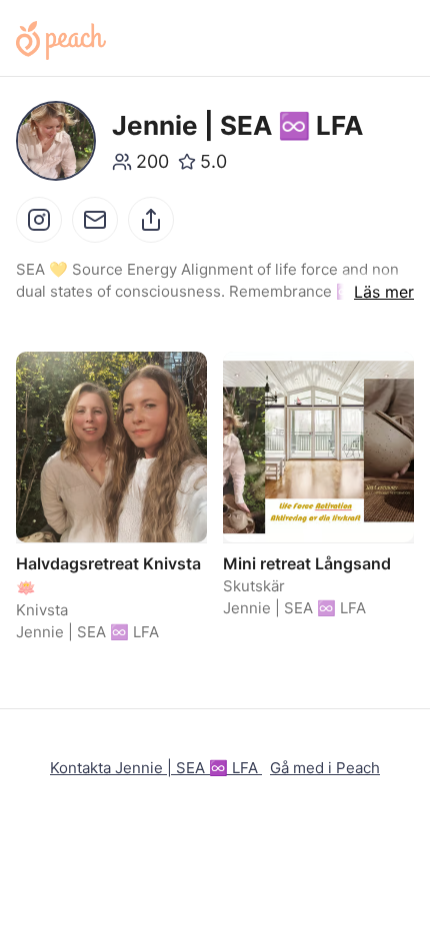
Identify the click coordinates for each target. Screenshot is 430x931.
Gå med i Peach (325, 767)
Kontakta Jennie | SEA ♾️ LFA (156, 767)
